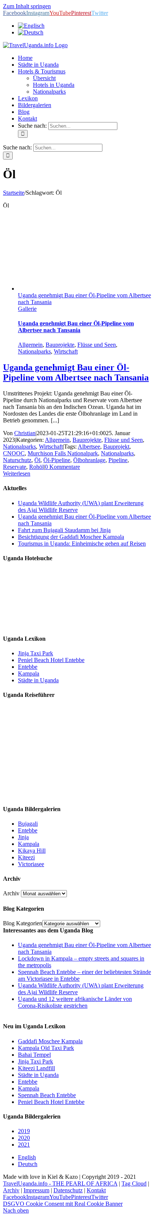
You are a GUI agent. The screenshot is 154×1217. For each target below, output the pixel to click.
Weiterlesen (16, 473)
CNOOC (14, 453)
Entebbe (27, 667)
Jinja (23, 837)
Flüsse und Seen (96, 345)
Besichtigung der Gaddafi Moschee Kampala (71, 537)
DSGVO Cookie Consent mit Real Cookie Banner (63, 1204)
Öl (37, 460)
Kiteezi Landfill (36, 1068)
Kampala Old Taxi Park (46, 1048)
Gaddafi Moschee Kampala (50, 1041)
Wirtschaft (66, 351)
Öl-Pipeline (56, 460)
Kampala (28, 673)
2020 (24, 1138)
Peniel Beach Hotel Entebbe (51, 660)
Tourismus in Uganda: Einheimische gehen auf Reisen (82, 543)
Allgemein (30, 345)
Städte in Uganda (38, 680)
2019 (24, 1131)
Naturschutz (17, 460)
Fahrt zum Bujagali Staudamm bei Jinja (64, 530)
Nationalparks (34, 351)
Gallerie (27, 309)
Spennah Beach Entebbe (47, 1095)
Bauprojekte (60, 345)
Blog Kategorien (22, 923)
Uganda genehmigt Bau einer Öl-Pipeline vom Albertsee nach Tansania (76, 326)
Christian (25, 433)
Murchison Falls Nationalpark (63, 453)
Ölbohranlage (89, 460)
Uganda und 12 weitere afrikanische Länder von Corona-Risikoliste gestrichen (75, 1002)
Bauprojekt (116, 446)
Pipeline (117, 460)
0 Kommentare (62, 467)
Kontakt (96, 1190)
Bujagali (28, 823)
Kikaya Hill (32, 850)
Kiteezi (26, 857)
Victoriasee (31, 864)
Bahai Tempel (34, 1054)
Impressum (36, 1190)
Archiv (11, 893)
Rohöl (36, 467)
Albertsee (89, 446)
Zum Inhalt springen (27, 6)
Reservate (14, 467)
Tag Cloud (134, 1183)
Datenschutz (68, 1190)
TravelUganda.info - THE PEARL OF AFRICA (60, 1183)
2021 (24, 1144)
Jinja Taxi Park (35, 653)
